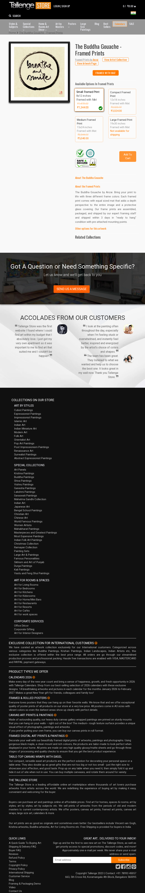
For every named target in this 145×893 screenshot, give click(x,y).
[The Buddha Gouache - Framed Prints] (39, 72)
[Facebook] (123, 867)
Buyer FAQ (15, 850)
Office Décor (21, 625)
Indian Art (19, 424)
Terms (12, 861)
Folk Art (18, 436)
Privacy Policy (17, 868)
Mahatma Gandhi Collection (30, 499)
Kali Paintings (22, 569)
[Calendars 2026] (34, 677)
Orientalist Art (22, 439)
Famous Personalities (26, 558)
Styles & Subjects (13, 25)
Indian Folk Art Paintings (28, 540)
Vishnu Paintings (23, 484)
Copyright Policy (18, 865)
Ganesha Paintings (25, 488)
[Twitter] (118, 867)
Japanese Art (22, 506)
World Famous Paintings (28, 521)
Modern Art (20, 432)
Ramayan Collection (25, 547)
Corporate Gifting (24, 629)
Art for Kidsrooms (24, 595)
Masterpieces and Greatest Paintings (35, 532)
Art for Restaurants (25, 603)
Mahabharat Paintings (26, 528)
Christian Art (21, 514)
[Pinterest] (134, 867)
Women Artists (23, 525)
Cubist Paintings (23, 410)
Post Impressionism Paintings (31, 447)
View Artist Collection (115, 60)
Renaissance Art (23, 450)
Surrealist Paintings (25, 454)
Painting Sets (21, 551)
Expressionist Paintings (27, 413)
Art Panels (20, 469)
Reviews (13, 854)
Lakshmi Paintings (24, 491)
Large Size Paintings (85, 26)
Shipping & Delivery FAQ (22, 846)
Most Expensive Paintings (29, 536)
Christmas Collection (26, 543)
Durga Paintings (23, 565)
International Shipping (21, 872)
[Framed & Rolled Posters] (48, 697)
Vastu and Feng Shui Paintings (31, 573)
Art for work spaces (25, 614)
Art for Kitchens (23, 592)
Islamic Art (20, 421)
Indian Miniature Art (25, 428)
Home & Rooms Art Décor (44, 26)
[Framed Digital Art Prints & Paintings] (66, 735)
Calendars (120, 24)
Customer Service (19, 876)
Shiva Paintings (23, 480)
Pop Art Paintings (24, 443)
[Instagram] (128, 867)
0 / (128, 6)
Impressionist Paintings (27, 417)
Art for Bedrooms (24, 588)
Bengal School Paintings (28, 510)
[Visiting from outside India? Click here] (96, 643)
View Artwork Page (87, 63)
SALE (131, 24)
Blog (97, 24)
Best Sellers (106, 25)
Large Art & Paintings (26, 554)
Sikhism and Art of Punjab (29, 562)
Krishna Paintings (24, 473)
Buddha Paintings (24, 477)
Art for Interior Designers (28, 633)
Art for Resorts (23, 607)
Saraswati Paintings (25, 495)
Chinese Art (21, 517)
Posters (72, 24)
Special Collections (28, 25)
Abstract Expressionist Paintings (33, 458)
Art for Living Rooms (26, 584)
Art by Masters (60, 25)
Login (57, 6)
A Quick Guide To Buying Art (25, 843)
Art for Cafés (22, 610)
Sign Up (66, 6)
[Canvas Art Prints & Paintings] (55, 715)
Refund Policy (17, 857)
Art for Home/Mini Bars (27, 599)
